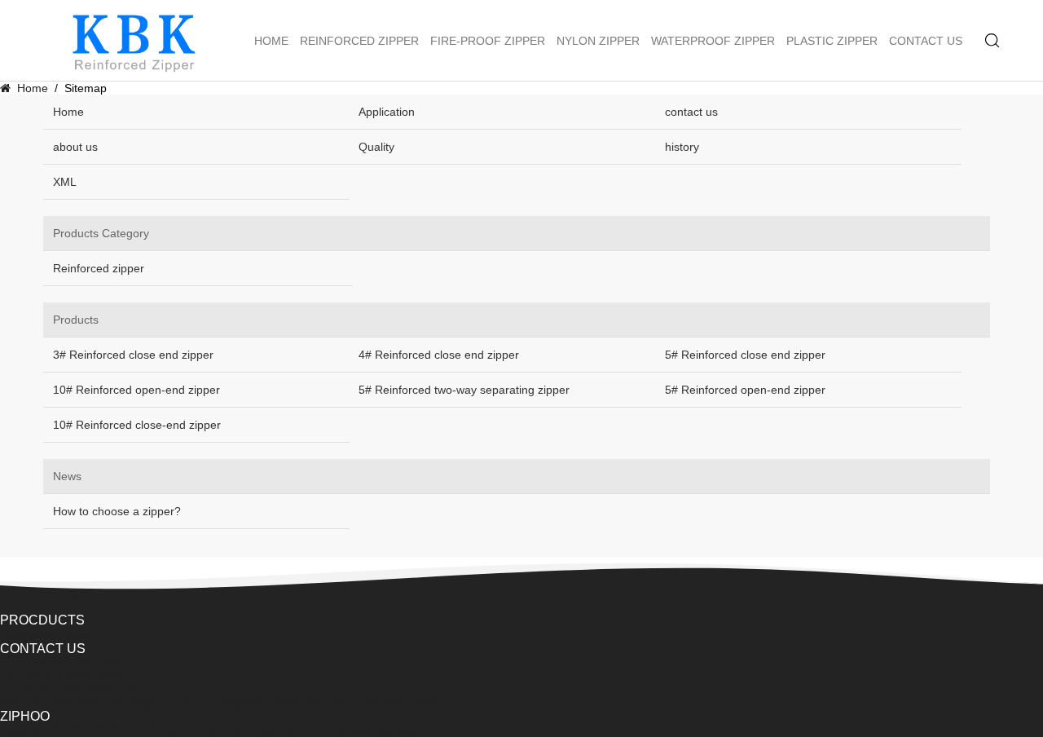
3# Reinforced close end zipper (133, 354)
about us (75, 146)
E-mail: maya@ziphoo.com (69, 688)
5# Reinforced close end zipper (745, 354)
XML (65, 181)
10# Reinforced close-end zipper (137, 424)
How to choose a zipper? (117, 511)
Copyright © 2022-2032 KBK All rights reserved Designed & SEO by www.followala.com (223, 730)
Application (387, 111)
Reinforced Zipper (359, 40)
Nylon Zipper (598, 40)
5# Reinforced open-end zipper (745, 389)
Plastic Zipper (832, 40)
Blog (11, 579)
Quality (376, 146)
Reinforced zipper (98, 268)
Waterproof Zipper (713, 40)
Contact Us (925, 40)
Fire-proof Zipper (487, 40)
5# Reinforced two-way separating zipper (464, 389)
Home (271, 40)
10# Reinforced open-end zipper (136, 389)
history (682, 146)
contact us (691, 111)
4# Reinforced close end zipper (439, 354)
